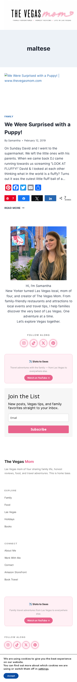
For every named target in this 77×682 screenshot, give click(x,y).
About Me (10, 550)
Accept (11, 675)
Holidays (9, 519)
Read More (14, 207)
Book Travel (11, 579)
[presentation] (38, 92)
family (8, 116)
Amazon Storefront (15, 572)
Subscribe (39, 429)
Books (8, 526)
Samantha (14, 140)
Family (8, 497)
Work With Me (12, 557)
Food (7, 504)
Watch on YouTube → (38, 377)
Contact (9, 564)
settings (43, 669)
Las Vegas (10, 512)
